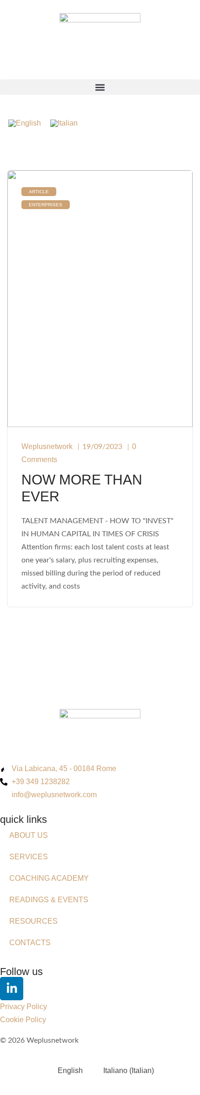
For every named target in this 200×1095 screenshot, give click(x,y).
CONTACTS (30, 943)
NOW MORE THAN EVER (81, 488)
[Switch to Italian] (64, 123)
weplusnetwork (47, 446)
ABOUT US (28, 835)
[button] (100, 87)
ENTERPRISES (45, 204)
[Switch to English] (25, 123)
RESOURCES (33, 921)
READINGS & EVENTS (48, 900)
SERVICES (28, 857)
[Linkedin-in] (11, 988)
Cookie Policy (23, 1020)
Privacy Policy (23, 1007)
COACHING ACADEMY (49, 878)
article (39, 191)
